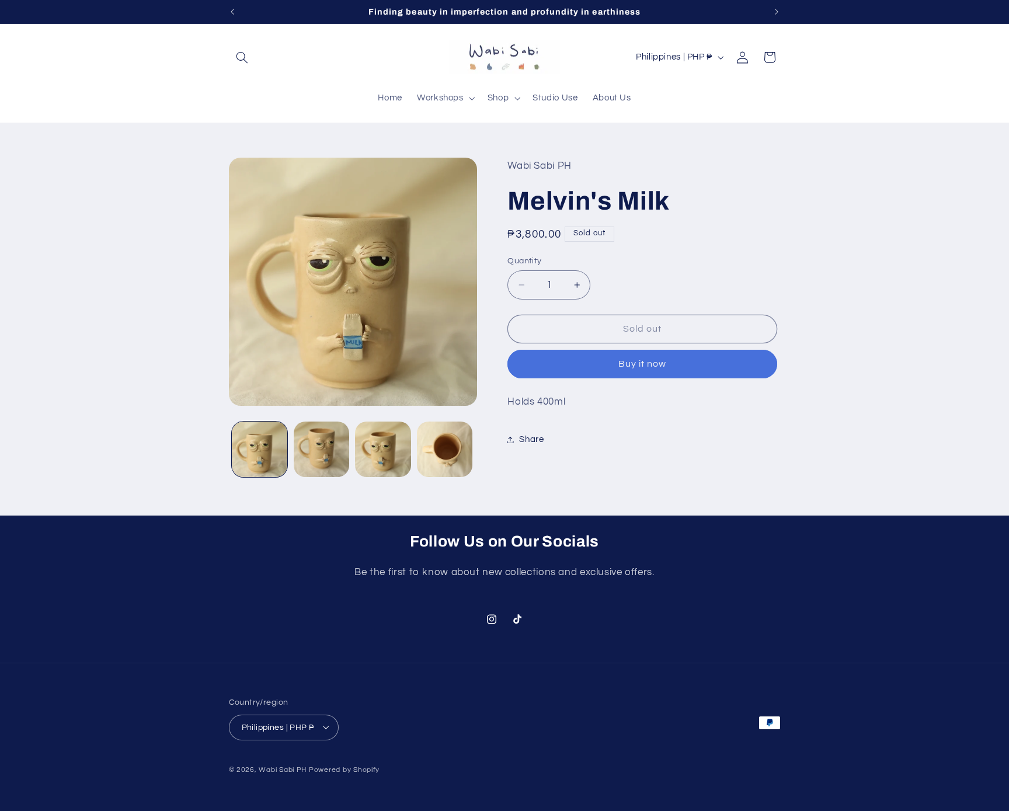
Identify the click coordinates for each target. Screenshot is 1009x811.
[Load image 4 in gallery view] (444, 449)
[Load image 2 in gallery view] (321, 449)
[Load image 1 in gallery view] (259, 449)
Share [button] (531, 439)
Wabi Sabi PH (283, 769)
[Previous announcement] (232, 11)
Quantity (524, 261)
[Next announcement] (776, 11)
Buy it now (642, 363)
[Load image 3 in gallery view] (382, 449)
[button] (242, 57)
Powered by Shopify (344, 769)
